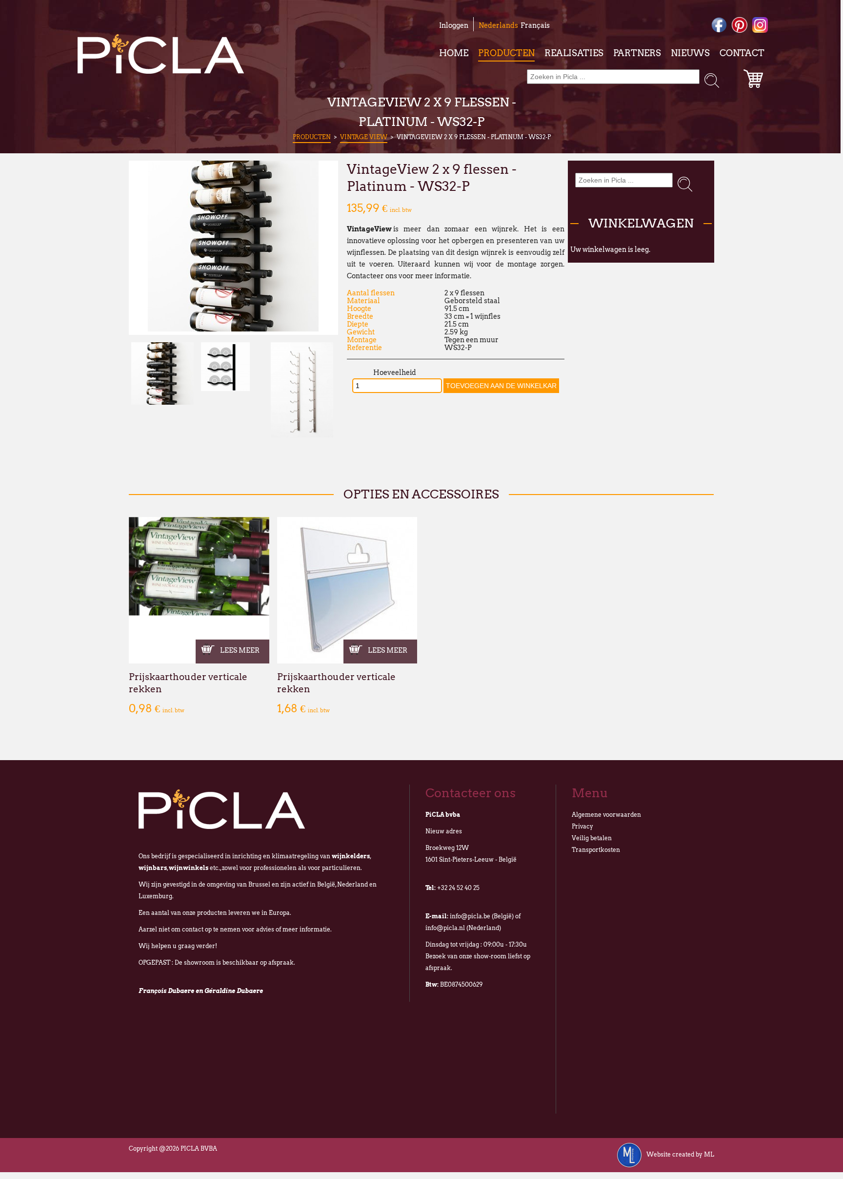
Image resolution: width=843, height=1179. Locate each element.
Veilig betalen (592, 838)
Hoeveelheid (394, 372)
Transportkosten (596, 849)
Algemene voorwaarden (606, 814)
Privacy (582, 826)
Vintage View (363, 137)
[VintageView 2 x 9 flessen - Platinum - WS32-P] (233, 329)
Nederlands (498, 25)
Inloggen (453, 25)
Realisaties (573, 53)
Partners (637, 53)
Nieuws (690, 53)
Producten (506, 53)
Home (453, 53)
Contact (742, 53)
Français (535, 25)
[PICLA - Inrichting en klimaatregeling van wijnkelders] (161, 54)
